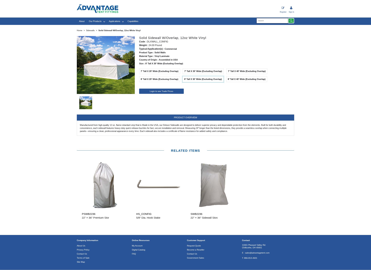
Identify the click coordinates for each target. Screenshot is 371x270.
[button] (291, 21)
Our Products (95, 21)
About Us (81, 246)
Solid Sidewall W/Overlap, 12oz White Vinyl (119, 30)
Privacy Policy (83, 250)
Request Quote (194, 246)
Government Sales (195, 258)
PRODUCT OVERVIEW (185, 117)
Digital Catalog (138, 250)
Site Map (81, 262)
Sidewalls (90, 30)
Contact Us (82, 254)
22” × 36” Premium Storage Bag (100, 217)
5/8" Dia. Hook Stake (148, 217)
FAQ (134, 254)
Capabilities (133, 21)
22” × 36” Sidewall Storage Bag (209, 217)
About (81, 21)
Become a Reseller (195, 250)
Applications (114, 21)
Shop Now (104, 224)
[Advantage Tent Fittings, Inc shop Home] (97, 9)
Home (79, 30)
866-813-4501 (249, 258)
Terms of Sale (83, 258)
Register (283, 12)
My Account (137, 246)
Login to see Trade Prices (161, 91)
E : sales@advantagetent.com (256, 253)
